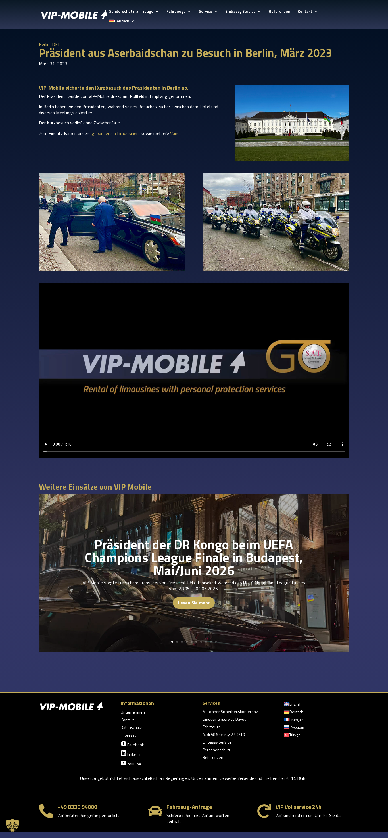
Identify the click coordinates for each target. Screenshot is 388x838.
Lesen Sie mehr (194, 602)
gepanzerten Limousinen (115, 133)
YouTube (131, 763)
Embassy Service (240, 11)
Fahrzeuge (176, 11)
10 (216, 642)
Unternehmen (133, 712)
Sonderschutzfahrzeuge (131, 11)
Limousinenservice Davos (224, 719)
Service (205, 11)
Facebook (132, 744)
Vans (175, 133)
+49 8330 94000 (77, 806)
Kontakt (305, 11)
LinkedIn (131, 753)
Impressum (130, 735)
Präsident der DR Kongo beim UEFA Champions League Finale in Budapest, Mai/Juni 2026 (194, 557)
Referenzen (279, 11)
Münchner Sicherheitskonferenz (230, 712)
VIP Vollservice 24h (299, 806)
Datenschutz (131, 727)
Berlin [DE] (49, 44)
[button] (12, 825)
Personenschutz (217, 750)
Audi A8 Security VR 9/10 (224, 735)
